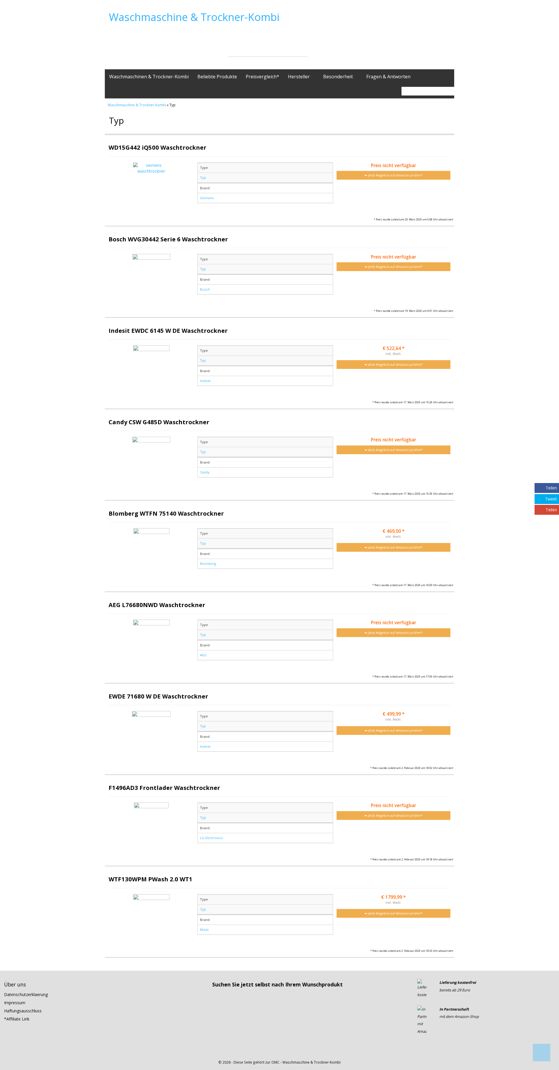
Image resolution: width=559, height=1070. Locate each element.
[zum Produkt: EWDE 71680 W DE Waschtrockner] (151, 736)
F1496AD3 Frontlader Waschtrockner (164, 788)
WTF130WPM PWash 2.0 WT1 (150, 879)
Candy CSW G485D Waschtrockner (159, 422)
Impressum (14, 1002)
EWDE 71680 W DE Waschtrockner (158, 696)
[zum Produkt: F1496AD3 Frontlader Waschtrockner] (151, 827)
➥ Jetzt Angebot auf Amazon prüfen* (393, 175)
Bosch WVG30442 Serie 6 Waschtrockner (168, 239)
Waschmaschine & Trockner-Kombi (194, 17)
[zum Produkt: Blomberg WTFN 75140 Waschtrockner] (151, 553)
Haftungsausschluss (23, 1011)
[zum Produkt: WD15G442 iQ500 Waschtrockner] (151, 187)
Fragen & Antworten (388, 76)
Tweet (551, 499)
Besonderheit (338, 76)
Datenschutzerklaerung (26, 994)
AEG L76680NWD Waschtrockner (157, 605)
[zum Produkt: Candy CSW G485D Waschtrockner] (151, 462)
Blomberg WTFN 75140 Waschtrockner (166, 513)
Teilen (551, 488)
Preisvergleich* (262, 76)
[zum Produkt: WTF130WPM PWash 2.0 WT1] (151, 919)
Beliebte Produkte (217, 76)
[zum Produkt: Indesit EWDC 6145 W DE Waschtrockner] (151, 370)
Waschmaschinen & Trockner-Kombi (149, 76)
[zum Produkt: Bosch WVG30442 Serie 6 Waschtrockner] (151, 279)
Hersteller (299, 76)
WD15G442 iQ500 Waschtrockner (157, 147)
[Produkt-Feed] (421, 1046)
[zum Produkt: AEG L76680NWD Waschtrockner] (151, 645)
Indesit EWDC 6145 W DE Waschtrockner (168, 330)
